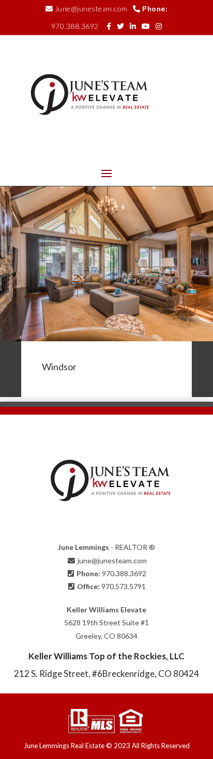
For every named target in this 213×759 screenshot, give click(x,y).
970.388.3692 (75, 26)
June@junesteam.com (91, 8)
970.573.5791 (123, 586)
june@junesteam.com (112, 560)
